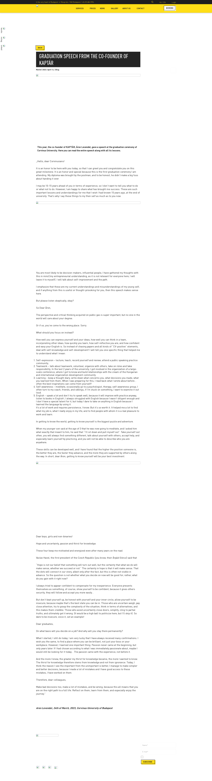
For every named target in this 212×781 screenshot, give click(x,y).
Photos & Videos (112, 744)
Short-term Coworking (79, 738)
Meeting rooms (76, 746)
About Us (126, 8)
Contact (140, 8)
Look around (111, 752)
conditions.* (160, 757)
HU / (161, 2)
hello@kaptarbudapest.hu (45, 760)
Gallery (114, 8)
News (102, 8)
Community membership (80, 744)
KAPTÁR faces (76, 760)
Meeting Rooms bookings (115, 738)
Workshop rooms (77, 749)
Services (80, 8)
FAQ (107, 749)
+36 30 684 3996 (88, 2)
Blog (57, 70)
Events (73, 765)
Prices (93, 8)
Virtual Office (76, 752)
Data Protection (112, 760)
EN (164, 2)
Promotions (75, 768)
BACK (40, 48)
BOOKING (169, 8)
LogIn (174, 2)
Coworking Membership (80, 741)
